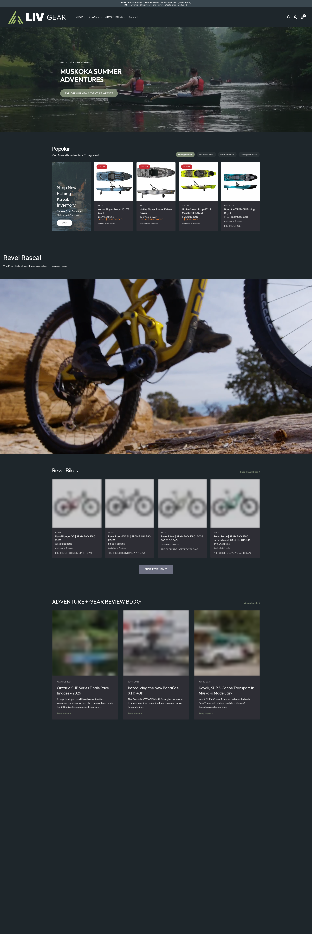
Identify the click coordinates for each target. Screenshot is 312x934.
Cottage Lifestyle (249, 154)
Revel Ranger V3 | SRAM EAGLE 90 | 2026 (76, 538)
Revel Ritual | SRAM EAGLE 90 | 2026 (182, 536)
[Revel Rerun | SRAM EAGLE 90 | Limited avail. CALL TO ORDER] (235, 503)
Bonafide (229, 205)
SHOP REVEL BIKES (156, 569)
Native (101, 205)
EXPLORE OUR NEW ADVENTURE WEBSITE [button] (89, 93)
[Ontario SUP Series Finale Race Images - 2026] (85, 643)
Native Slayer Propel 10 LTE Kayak (113, 211)
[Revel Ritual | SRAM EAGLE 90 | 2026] (182, 503)
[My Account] (295, 17)
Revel (58, 532)
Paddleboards (227, 154)
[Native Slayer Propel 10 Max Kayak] (156, 181)
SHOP (64, 222)
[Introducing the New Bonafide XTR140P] (156, 643)
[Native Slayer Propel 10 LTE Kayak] (113, 181)
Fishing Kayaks (185, 154)
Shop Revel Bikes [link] (249, 472)
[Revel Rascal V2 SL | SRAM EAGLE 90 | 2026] (129, 503)
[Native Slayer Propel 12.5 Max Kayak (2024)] (198, 181)
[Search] (289, 17)
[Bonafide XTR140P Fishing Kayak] (240, 181)
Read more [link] (63, 713)
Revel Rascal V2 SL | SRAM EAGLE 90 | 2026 (129, 538)
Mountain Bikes (206, 154)
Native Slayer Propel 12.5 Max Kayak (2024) (196, 211)
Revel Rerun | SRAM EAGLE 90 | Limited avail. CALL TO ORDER (232, 538)
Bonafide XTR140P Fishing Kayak (239, 211)
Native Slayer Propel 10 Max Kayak (156, 211)
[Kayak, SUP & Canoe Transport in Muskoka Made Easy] (227, 643)
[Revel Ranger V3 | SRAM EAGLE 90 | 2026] (77, 503)
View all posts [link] (251, 603)
